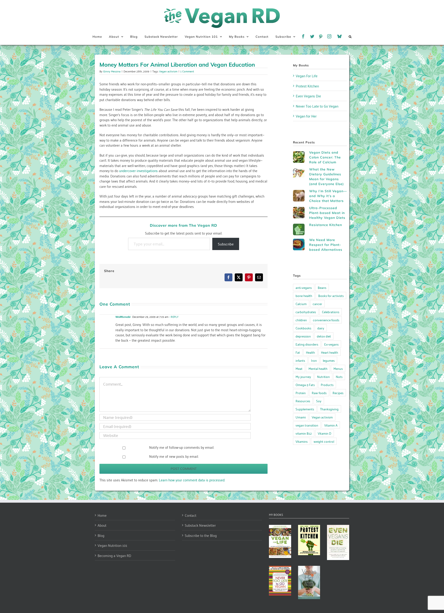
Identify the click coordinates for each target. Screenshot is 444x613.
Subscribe (226, 244)
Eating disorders (307, 344)
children (301, 320)
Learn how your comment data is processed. (192, 480)
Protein (301, 393)
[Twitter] (312, 36)
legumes (329, 360)
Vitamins (302, 441)
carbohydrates (306, 312)
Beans (322, 287)
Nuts (339, 376)
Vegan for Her (306, 116)
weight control (324, 441)
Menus (338, 368)
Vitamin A (330, 425)
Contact (190, 515)
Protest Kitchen (307, 86)
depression (303, 336)
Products (327, 384)
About (102, 525)
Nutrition (323, 376)
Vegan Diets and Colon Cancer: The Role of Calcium (325, 157)
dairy (320, 328)
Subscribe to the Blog (201, 535)
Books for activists (331, 295)
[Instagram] (329, 36)
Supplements (305, 409)
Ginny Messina (111, 71)
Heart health (329, 352)
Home (102, 515)
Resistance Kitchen (325, 225)
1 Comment (187, 71)
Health (310, 352)
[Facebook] (303, 36)
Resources (303, 401)
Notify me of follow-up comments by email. (181, 447)
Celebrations (330, 312)
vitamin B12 (304, 433)
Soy (318, 401)
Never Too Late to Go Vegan (317, 106)
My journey (303, 376)
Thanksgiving (329, 409)
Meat (299, 368)
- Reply (173, 316)
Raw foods (319, 393)
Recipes (338, 393)
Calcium (301, 303)
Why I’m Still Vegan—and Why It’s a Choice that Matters (328, 196)
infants (300, 360)
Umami (301, 417)
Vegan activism (168, 71)
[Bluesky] (339, 36)
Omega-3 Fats (305, 384)
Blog (101, 535)
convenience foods (326, 320)
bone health (304, 295)
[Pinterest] (321, 36)
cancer (317, 303)
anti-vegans (304, 287)
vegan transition (307, 425)
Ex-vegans (331, 344)
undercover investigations (138, 170)
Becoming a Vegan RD (114, 555)
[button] (350, 36)
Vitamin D (324, 433)
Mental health (317, 368)
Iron (314, 360)
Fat (298, 352)
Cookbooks (303, 328)
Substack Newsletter (200, 525)
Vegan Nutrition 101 (112, 545)
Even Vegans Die (308, 96)
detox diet (324, 336)
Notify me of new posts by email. (174, 456)
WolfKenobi (122, 316)
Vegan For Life (307, 75)
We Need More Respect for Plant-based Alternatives (325, 245)
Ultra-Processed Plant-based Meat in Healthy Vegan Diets (327, 213)
